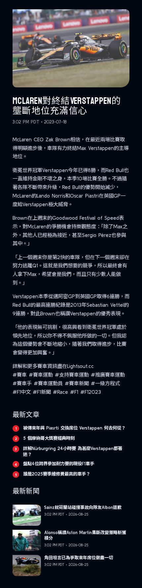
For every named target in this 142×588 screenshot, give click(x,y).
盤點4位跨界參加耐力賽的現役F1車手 (58, 463)
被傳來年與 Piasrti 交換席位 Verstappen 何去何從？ (74, 427)
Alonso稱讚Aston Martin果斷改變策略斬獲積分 (85, 535)
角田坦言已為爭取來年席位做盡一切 (78, 557)
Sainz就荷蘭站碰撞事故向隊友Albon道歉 (83, 507)
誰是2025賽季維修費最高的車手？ (56, 473)
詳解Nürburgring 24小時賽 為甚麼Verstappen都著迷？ (72, 451)
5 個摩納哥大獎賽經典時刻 (49, 438)
